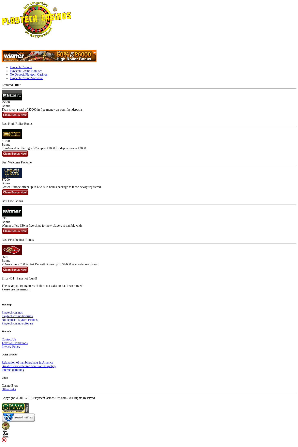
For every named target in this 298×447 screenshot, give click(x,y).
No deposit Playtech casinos (20, 319)
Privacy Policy (11, 346)
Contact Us (9, 339)
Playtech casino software (17, 323)
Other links (9, 389)
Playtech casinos (12, 312)
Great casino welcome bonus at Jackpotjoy (29, 366)
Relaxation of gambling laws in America (27, 362)
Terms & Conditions (15, 343)
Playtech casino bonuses (17, 316)
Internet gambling (13, 369)
